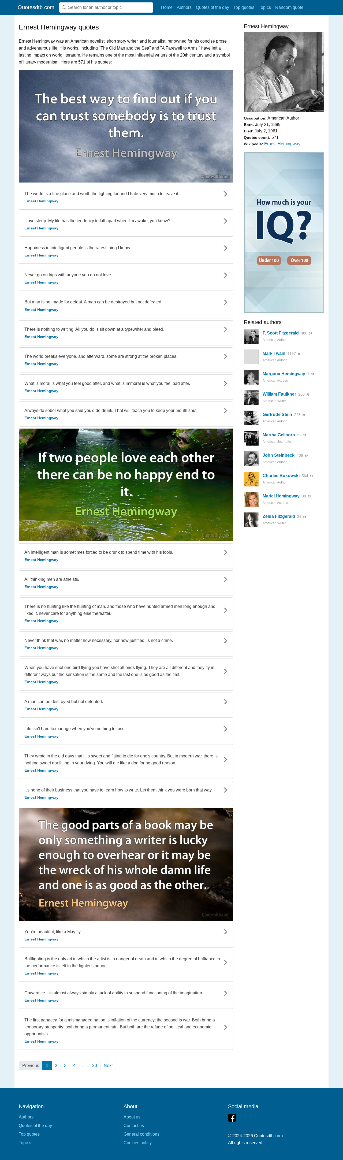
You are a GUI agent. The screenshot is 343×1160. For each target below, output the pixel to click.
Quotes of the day (212, 7)
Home (167, 7)
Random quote (289, 7)
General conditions (141, 1134)
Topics (265, 7)
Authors (184, 7)
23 (94, 1065)
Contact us (134, 1125)
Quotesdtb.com (36, 7)
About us (132, 1117)
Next (108, 1065)
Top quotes (243, 7)
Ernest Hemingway (282, 144)
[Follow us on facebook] (232, 1118)
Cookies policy (138, 1142)
